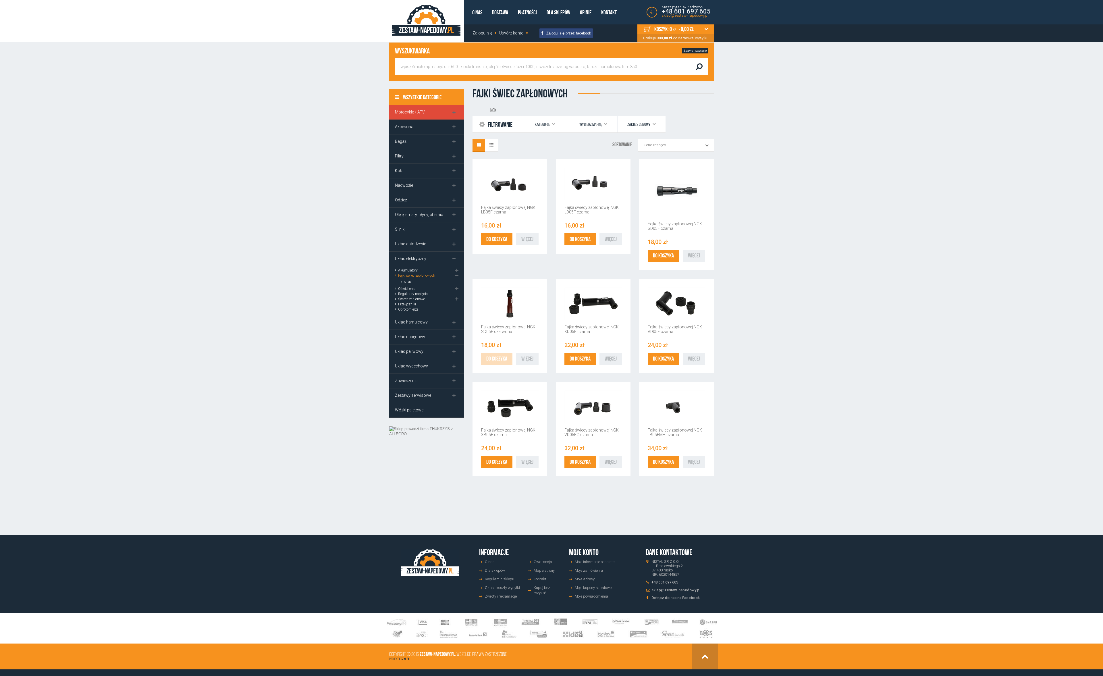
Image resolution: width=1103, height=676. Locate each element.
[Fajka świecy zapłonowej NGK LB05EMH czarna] (676, 406)
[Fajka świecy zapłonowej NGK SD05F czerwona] (510, 303)
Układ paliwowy (409, 351)
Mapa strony (544, 570)
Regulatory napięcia (413, 294)
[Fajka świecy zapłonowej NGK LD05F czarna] (593, 184)
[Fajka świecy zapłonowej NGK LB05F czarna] (510, 184)
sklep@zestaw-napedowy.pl (685, 15)
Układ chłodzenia (410, 244)
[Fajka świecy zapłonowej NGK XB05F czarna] (510, 406)
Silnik (399, 229)
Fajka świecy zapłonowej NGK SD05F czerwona (508, 329)
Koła (399, 170)
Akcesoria (404, 126)
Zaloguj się (482, 33)
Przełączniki (407, 304)
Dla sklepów (558, 12)
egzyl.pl (404, 659)
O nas (477, 12)
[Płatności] (552, 628)
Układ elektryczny (410, 258)
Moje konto (584, 552)
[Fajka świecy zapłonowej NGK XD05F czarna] (593, 303)
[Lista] (491, 145)
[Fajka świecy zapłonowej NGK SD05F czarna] (676, 192)
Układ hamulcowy (411, 322)
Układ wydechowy (411, 366)
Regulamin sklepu (499, 579)
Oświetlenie (406, 289)
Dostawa (500, 12)
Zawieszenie (406, 380)
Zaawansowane (695, 51)
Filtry (399, 156)
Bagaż (400, 141)
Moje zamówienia (589, 570)
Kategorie (543, 124)
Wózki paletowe (409, 410)
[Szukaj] (699, 66)
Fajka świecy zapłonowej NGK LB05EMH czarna (675, 432)
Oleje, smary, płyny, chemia (419, 214)
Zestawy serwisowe (413, 395)
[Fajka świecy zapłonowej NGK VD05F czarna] (676, 303)
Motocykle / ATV (410, 112)
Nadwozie (404, 185)
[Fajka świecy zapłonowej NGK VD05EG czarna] (593, 406)
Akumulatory (408, 270)
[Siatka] (479, 145)
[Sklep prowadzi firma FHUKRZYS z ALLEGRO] (426, 472)
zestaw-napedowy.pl (437, 654)
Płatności (527, 12)
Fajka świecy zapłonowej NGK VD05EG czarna (591, 432)
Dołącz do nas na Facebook (675, 598)
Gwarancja (543, 562)
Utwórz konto (511, 33)
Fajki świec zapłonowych (416, 276)
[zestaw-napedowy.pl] (426, 20)
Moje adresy (585, 579)
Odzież (401, 200)
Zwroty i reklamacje (501, 596)
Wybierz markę (591, 124)
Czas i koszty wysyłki (502, 588)
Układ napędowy (410, 336)
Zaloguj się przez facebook (568, 33)
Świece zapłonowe (411, 299)
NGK (407, 282)
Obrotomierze (408, 309)
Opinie (585, 12)
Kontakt (609, 12)
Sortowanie (622, 144)
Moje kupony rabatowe (593, 588)
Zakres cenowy (639, 124)
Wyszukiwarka (412, 51)
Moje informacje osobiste (594, 562)
